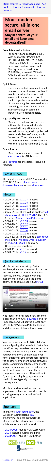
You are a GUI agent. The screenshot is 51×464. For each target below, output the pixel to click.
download (32, 319)
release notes (29, 182)
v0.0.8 (23, 249)
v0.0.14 (24, 209)
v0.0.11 (24, 227)
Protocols (8, 10)
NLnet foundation (24, 412)
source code (15, 156)
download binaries (13, 185)
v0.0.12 (24, 224)
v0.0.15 (24, 206)
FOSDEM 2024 (16, 243)
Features (13, 4)
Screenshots (26, 4)
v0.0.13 (24, 221)
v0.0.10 (24, 230)
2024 (8, 433)
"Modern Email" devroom (29, 218)
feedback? (8, 460)
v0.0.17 (24, 199)
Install (36, 4)
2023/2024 (11, 436)
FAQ (43, 4)
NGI (32, 415)
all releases (38, 185)
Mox (5, 4)
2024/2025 (11, 430)
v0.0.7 (23, 252)
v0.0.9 (23, 233)
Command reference (34, 7)
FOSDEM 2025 (29, 215)
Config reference (12, 7)
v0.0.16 (24, 203)
